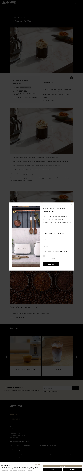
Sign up (51, 264)
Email (45, 239)
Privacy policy (37, 464)
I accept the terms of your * (56, 251)
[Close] (72, 204)
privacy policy (63, 251)
